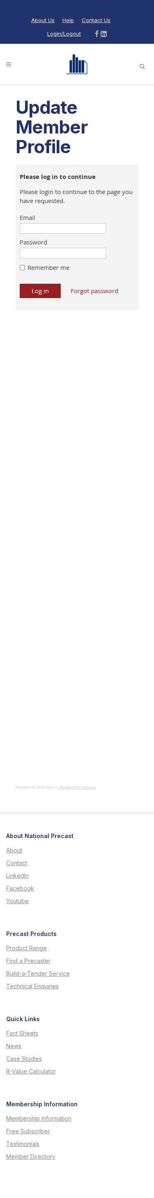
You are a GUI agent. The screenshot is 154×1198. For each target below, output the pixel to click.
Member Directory (30, 1157)
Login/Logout (64, 33)
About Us (43, 20)
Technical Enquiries (32, 986)
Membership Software (77, 787)
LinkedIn (17, 876)
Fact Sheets (22, 1033)
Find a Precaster (28, 961)
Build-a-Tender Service (38, 973)
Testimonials (22, 1144)
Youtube (17, 901)
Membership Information (38, 1118)
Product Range (26, 948)
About (14, 850)
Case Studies (24, 1059)
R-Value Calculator (31, 1071)
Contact (16, 863)
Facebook (20, 888)
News (13, 1046)
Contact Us (96, 20)
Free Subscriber (28, 1131)
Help (68, 20)
